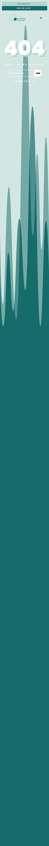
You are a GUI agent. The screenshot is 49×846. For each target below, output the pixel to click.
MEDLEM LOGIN (24, 8)
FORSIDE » (24, 81)
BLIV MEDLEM (24, 4)
